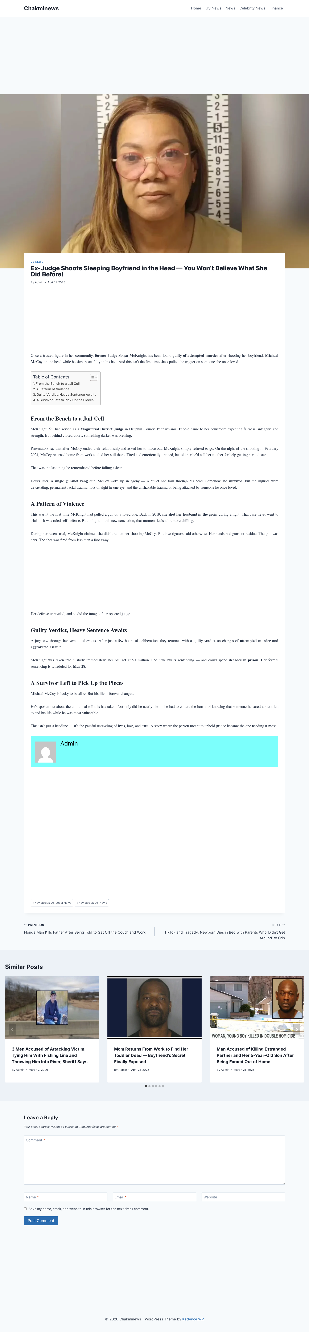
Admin (39, 282)
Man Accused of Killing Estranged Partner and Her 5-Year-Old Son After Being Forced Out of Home (255, 1055)
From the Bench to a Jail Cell (58, 384)
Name (32, 1197)
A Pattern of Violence (52, 389)
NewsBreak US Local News (52, 902)
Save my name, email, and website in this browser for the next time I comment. (89, 1209)
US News (213, 8)
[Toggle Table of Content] (91, 377)
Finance (276, 8)
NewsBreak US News (92, 902)
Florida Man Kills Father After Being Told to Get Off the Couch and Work (84, 928)
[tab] (146, 1086)
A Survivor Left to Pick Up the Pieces (65, 400)
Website (210, 1197)
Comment (35, 1140)
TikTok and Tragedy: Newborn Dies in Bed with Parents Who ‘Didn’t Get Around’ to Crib (224, 931)
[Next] (296, 1029)
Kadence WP (193, 1319)
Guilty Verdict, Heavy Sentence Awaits (66, 395)
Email (121, 1197)
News (230, 8)
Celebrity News (252, 8)
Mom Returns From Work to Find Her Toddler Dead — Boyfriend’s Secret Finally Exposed (151, 1055)
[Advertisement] (150, 63)
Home (196, 8)
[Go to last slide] (12, 1029)
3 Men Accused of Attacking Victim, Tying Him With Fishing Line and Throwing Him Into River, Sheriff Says (49, 1055)
